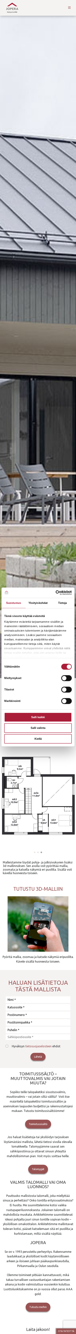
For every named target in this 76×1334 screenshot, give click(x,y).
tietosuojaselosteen (38, 1046)
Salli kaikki (38, 717)
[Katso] (38, 924)
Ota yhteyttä (66, 1331)
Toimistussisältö (38, 1124)
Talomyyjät (38, 1169)
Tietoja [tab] (62, 602)
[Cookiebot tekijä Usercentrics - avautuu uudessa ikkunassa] (55, 592)
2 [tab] (38, 852)
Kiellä (38, 738)
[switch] (66, 678)
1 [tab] (34, 852)
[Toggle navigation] (69, 8)
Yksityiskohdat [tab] (38, 602)
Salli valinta (38, 728)
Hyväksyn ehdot (36, 1046)
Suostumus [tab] (13, 602)
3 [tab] (41, 852)
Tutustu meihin (38, 1307)
